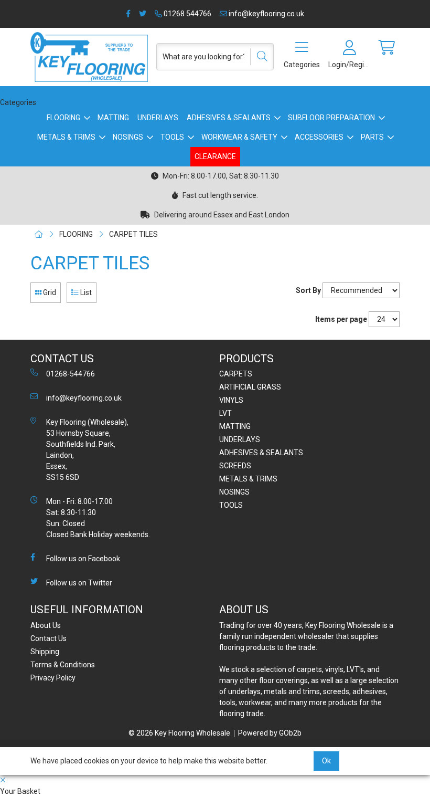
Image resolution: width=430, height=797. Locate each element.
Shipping (44, 651)
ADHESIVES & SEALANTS (229, 117)
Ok (326, 761)
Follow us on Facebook (83, 558)
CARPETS (235, 374)
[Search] (258, 56)
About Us (45, 625)
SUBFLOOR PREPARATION (331, 117)
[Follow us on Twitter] (142, 14)
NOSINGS (128, 137)
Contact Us (48, 638)
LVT (225, 413)
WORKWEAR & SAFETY (239, 137)
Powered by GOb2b (270, 733)
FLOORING (63, 117)
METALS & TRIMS (66, 137)
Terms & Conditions (62, 664)
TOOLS (172, 137)
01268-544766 (70, 374)
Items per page (341, 319)
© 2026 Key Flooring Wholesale (179, 733)
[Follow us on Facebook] (128, 14)
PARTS (372, 137)
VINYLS (231, 400)
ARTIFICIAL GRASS (250, 387)
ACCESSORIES (319, 137)
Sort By (308, 290)
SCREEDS (235, 466)
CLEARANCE (215, 156)
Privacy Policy (53, 678)
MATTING (113, 117)
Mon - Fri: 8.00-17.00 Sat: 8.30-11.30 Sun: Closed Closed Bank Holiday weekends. (98, 518)
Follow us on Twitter (79, 583)
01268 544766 (186, 13)
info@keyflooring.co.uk (265, 13)
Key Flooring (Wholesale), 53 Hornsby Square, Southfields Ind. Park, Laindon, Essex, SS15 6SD (87, 449)
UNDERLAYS (157, 117)
